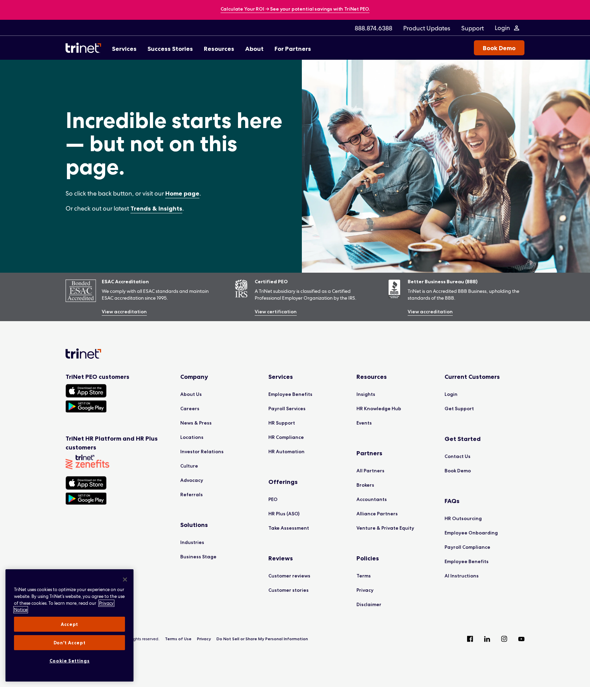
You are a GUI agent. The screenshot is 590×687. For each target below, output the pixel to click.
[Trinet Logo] (85, 48)
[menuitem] (373, 27)
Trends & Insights (156, 208)
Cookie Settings (70, 660)
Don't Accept (70, 642)
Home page (182, 193)
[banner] (295, 9)
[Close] (124, 579)
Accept (69, 624)
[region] (69, 625)
